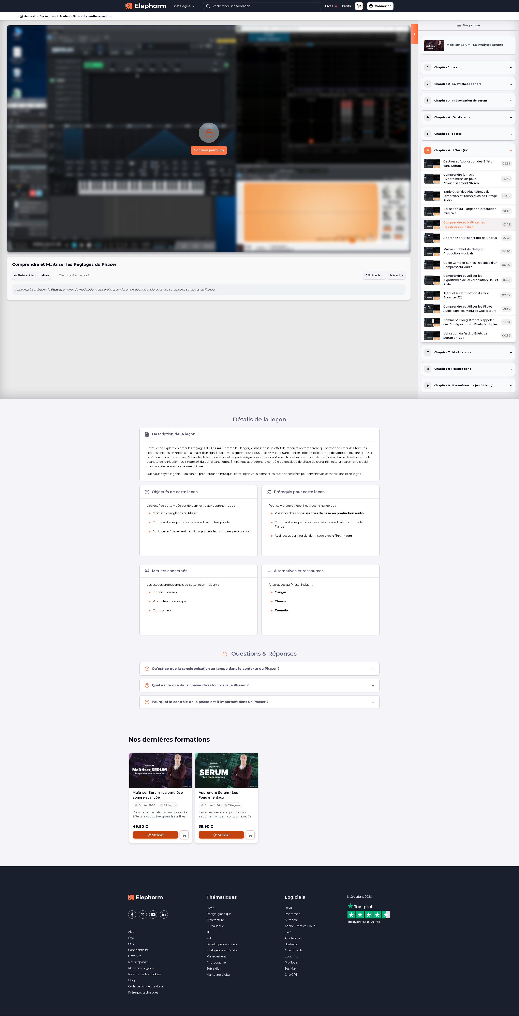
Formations (48, 16)
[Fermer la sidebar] (414, 34)
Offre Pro (134, 956)
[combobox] (262, 6)
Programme (471, 25)
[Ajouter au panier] (184, 834)
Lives (329, 6)
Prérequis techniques (143, 992)
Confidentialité (138, 950)
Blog (131, 980)
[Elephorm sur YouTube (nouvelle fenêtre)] (153, 914)
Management (216, 956)
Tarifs (346, 6)
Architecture (215, 920)
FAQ (131, 938)
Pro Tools (291, 962)
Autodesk (291, 920)
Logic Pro (291, 956)
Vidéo (210, 938)
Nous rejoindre (138, 962)
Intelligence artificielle (221, 950)
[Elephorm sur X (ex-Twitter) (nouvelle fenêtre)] (143, 914)
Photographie (216, 962)
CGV (131, 944)
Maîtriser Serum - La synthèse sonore (86, 16)
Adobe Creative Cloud (300, 926)
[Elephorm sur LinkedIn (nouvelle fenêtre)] (164, 914)
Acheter (158, 835)
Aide (131, 932)
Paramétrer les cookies (144, 974)
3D (208, 932)
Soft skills (212, 968)
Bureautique (215, 926)
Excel (288, 932)
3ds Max (290, 968)
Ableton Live (293, 938)
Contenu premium (209, 150)
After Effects (294, 950)
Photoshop (292, 914)
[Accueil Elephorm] (145, 897)
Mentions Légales (140, 968)
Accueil (29, 16)
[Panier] (359, 6)
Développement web (221, 944)
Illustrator (291, 944)
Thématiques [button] (221, 897)
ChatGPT (291, 974)
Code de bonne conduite (145, 986)
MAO (210, 908)
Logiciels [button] (295, 897)
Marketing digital (218, 974)
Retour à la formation (33, 275)
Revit (288, 908)
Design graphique (219, 914)
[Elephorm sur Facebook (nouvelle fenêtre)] (132, 914)
